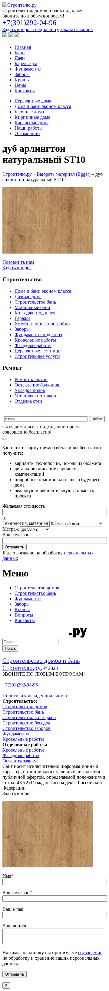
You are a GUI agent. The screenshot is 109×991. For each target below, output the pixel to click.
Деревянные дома (33, 100)
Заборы (22, 74)
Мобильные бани (32, 307)
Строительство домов (37, 587)
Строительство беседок (26, 722)
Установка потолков (35, 395)
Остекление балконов (37, 384)
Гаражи (22, 318)
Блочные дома (29, 111)
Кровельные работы (35, 339)
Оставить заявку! (20, 760)
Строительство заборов (26, 728)
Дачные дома (28, 296)
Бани (20, 52)
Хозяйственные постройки (42, 323)
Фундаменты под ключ (38, 334)
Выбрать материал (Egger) (64, 174)
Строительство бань (35, 302)
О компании (27, 133)
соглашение (90, 952)
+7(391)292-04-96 (29, 23)
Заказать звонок (76, 29)
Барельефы (26, 63)
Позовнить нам (18, 262)
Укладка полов (30, 390)
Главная (23, 47)
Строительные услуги (37, 356)
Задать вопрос (16, 267)
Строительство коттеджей (29, 717)
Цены (20, 85)
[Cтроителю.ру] (19, 5)
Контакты (25, 90)
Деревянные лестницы (38, 350)
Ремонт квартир (31, 379)
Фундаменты (28, 68)
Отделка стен (28, 401)
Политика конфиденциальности (35, 695)
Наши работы (29, 128)
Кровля (22, 79)
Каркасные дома (31, 122)
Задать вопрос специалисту (30, 29)
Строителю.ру (17, 174)
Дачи (20, 58)
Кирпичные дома (32, 117)
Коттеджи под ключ (35, 312)
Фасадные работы (33, 345)
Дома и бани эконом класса (43, 106)
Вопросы (24, 614)
